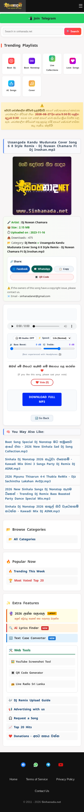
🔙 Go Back (42, 418)
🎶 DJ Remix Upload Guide (29, 700)
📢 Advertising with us (27, 709)
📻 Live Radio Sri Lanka (28, 684)
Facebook (20, 269)
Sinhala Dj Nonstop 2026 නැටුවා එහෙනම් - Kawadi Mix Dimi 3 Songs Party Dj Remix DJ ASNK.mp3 (40, 463)
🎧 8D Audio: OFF (24, 338)
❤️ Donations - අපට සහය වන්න (34, 736)
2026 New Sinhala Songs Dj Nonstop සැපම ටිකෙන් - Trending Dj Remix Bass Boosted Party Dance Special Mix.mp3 (38, 493)
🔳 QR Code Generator (27, 672)
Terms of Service (37, 779)
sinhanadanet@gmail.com (35, 296)
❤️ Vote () (42, 382)
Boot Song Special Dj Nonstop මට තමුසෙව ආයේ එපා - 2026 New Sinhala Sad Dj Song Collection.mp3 (39, 446)
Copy (64, 269)
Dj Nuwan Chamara (34, 222)
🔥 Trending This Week (27, 571)
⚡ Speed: (43, 338)
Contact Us (42, 791)
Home (13, 779)
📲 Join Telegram (42, 18)
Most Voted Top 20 (26, 580)
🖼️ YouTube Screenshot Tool (31, 661)
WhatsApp (42, 269)
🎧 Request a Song (23, 718)
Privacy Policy (65, 779)
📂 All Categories (22, 539)
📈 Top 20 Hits (20, 727)
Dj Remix (31, 243)
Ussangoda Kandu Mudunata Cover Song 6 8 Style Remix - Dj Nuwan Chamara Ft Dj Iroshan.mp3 (40, 247)
